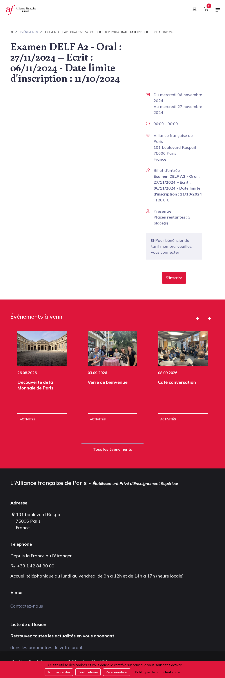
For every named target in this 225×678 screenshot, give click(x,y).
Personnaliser (116, 672)
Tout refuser (88, 672)
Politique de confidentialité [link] (157, 672)
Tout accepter (59, 672)
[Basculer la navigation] (218, 12)
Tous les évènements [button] (112, 449)
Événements (29, 32)
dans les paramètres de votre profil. (46, 647)
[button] (174, 278)
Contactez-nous (26, 606)
